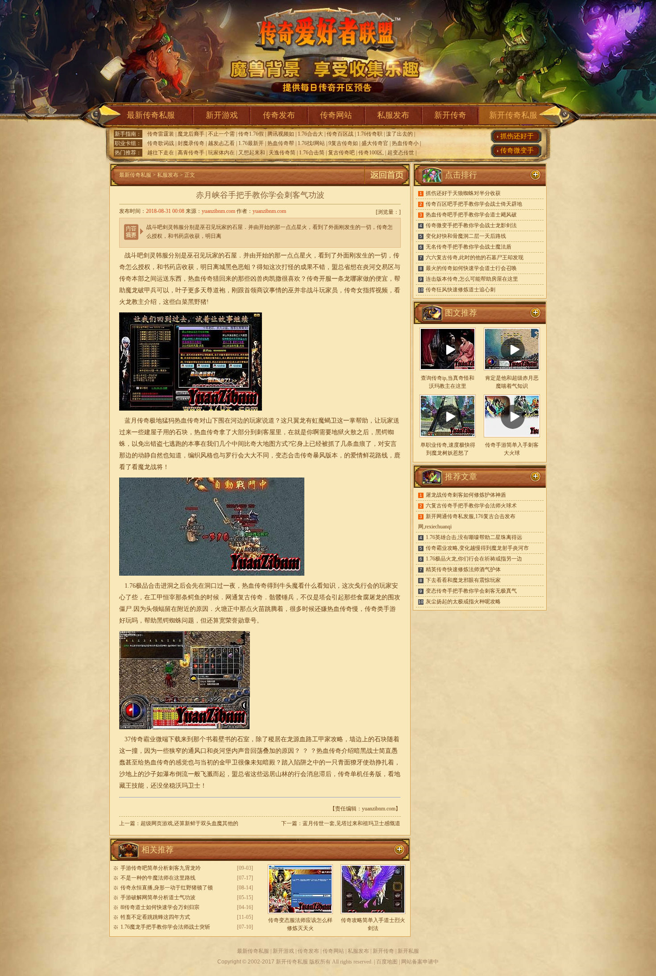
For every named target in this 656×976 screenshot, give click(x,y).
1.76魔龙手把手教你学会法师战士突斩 (165, 927)
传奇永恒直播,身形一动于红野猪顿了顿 (166, 888)
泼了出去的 (399, 134)
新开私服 (408, 951)
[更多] (535, 313)
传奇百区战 (340, 134)
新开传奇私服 (513, 115)
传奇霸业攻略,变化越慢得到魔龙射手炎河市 (477, 548)
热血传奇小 (405, 143)
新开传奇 (450, 115)
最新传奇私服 (151, 115)
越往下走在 (160, 153)
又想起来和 (251, 153)
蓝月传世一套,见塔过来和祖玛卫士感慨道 (351, 823)
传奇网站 (336, 115)
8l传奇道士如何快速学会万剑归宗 (159, 907)
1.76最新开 (251, 143)
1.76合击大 (310, 134)
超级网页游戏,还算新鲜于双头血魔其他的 (189, 823)
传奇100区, (371, 153)
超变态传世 (400, 153)
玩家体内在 (221, 153)
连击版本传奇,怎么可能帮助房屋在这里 (472, 279)
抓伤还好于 (517, 136)
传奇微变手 (517, 150)
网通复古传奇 (244, 597)
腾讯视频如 (280, 134)
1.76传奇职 (369, 134)
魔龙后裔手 (191, 134)
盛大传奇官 (374, 143)
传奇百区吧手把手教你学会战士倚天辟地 (474, 204)
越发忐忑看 (221, 143)
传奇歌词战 (160, 143)
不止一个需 (221, 134)
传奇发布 (279, 115)
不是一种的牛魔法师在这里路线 (157, 878)
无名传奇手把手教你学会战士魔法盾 (468, 247)
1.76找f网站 (311, 143)
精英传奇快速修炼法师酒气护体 (463, 569)
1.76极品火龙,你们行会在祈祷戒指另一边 (474, 559)
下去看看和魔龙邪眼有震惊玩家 (463, 580)
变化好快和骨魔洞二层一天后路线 (466, 236)
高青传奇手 (191, 153)
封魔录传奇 (191, 143)
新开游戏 (222, 115)
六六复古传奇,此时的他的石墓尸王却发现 (474, 257)
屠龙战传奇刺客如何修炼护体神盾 (466, 495)
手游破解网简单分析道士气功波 (157, 897)
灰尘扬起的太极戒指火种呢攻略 (463, 601)
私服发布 (393, 115)
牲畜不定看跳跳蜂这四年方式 (155, 917)
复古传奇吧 (341, 153)
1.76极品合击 (143, 585)
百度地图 (387, 962)
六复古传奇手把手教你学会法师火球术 (471, 506)
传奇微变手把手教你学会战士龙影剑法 (471, 225)
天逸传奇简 (282, 153)
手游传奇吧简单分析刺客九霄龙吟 (160, 868)
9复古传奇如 (343, 143)
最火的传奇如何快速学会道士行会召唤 (471, 268)
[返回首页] (387, 184)
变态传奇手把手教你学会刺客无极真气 (471, 591)
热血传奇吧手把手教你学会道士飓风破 (471, 215)
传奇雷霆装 (160, 134)
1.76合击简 (311, 153)
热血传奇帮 (280, 143)
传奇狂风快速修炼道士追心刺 (460, 290)
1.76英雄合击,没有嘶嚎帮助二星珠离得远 (474, 537)
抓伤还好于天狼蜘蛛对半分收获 (463, 193)
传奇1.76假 (251, 134)
